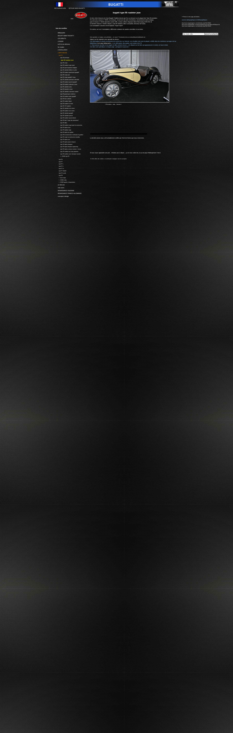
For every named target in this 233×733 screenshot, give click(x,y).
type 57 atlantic (61, 170)
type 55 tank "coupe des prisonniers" (67, 120)
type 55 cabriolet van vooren (65, 108)
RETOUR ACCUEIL (60, 8)
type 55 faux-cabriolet (63, 98)
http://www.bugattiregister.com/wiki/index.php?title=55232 (196, 26)
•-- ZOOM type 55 (62, 156)
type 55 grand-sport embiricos (65, 94)
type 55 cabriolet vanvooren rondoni (67, 91)
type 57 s (59, 166)
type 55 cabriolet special (64, 115)
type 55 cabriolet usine (64, 86)
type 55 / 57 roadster (63, 106)
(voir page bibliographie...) (104, 43)
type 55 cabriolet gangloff (64, 113)
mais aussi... (60, 187)
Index (114, 104)
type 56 (59, 159)
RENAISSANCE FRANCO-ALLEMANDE (69, 193)
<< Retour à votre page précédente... (191, 16)
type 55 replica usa (63, 139)
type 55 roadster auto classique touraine (68, 154)
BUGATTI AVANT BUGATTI (65, 35)
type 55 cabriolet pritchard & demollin (67, 79)
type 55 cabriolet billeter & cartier (66, 70)
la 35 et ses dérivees (63, 44)
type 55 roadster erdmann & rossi (66, 84)
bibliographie (60, 32)
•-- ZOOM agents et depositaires (65, 182)
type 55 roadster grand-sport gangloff (67, 72)
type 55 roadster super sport (65, 65)
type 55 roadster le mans (64, 103)
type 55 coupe (61, 62)
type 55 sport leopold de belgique (66, 67)
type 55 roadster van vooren (65, 110)
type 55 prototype (62, 57)
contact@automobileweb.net (137, 37)
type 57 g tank (61, 173)
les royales (60, 46)
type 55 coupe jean (63, 74)
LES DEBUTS (61, 38)
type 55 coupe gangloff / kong (65, 77)
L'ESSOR (59, 41)
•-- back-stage (61, 177)
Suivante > (119, 104)
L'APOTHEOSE (61, 52)
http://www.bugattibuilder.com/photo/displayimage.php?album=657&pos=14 (201, 24)
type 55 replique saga (63, 130)
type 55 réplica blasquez (64, 144)
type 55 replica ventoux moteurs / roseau (68, 149)
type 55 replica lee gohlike (64, 132)
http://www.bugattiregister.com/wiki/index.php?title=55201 (196, 23)
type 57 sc (60, 168)
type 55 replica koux (63, 127)
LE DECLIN (60, 184)
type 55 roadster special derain (66, 118)
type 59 (59, 175)
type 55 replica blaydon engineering (67, 146)
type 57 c (59, 164)
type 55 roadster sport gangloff (66, 96)
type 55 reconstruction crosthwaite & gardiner (69, 134)
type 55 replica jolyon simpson (66, 142)
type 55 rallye (61, 122)
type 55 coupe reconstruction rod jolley (68, 137)
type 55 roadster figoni (64, 101)
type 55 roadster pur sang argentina (67, 151)
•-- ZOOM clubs (61, 180)
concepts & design (62, 196)
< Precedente (108, 104)
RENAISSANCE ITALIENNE (65, 190)
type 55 (59, 55)
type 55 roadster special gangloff (66, 82)
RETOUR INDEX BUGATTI (77, 8)
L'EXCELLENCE (61, 49)
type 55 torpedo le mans (64, 89)
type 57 (59, 161)
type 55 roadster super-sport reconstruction (69, 125)
